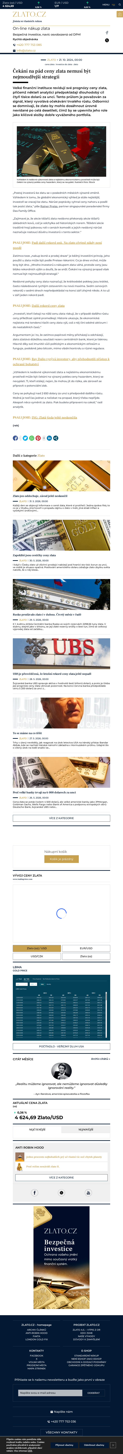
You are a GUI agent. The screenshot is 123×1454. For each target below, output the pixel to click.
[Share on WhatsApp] (31, 438)
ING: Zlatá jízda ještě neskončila (54, 417)
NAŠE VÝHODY (86, 1336)
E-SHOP (86, 1350)
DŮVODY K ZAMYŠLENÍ (86, 1339)
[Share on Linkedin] (49, 438)
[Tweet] (25, 438)
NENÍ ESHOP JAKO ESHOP (86, 1358)
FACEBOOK (36, 1355)
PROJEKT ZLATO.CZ (87, 1324)
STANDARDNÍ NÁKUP (86, 1355)
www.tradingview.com (22, 879)
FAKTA (36, 1336)
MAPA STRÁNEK (37, 1368)
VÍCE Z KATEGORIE (61, 818)
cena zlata (49, 64)
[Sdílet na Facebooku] (15, 438)
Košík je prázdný (61, 859)
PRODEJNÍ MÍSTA (36, 1365)
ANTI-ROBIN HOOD (37, 1333)
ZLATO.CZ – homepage (36, 1324)
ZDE (30, 1451)
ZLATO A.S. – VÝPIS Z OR (86, 1329)
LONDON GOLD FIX (36, 1339)
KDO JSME (86, 1333)
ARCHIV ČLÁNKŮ (36, 1329)
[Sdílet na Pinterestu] (38, 438)
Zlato (41, 456)
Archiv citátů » (100, 1058)
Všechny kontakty (61, 1432)
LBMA (20, 969)
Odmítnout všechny (94, 1445)
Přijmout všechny (64, 1445)
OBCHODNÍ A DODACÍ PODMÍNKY (86, 1362)
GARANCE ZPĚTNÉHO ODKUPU (86, 1365)
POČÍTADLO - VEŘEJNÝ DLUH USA (61, 1046)
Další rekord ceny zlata (48, 306)
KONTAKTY (36, 1350)
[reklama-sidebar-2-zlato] (61, 1257)
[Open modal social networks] (55, 438)
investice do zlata (64, 64)
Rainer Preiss (48, 206)
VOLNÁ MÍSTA (37, 1362)
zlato (76, 64)
